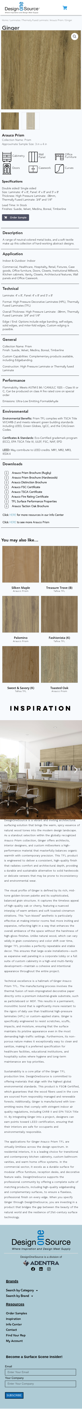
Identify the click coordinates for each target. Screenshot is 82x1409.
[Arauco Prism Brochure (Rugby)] (7, 473)
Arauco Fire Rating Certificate (30, 497)
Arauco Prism (56, 20)
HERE (12, 515)
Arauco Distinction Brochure (29, 482)
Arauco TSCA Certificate (27, 492)
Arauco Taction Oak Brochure (30, 506)
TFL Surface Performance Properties (34, 501)
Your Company (14, 1377)
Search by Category (20, 1290)
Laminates (15, 20)
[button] (74, 36)
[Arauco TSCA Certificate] (7, 492)
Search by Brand (17, 1296)
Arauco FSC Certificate (26, 487)
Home (5, 20)
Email (8, 1366)
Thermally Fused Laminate (35, 20)
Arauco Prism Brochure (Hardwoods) (35, 478)
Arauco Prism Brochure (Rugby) (31, 473)
